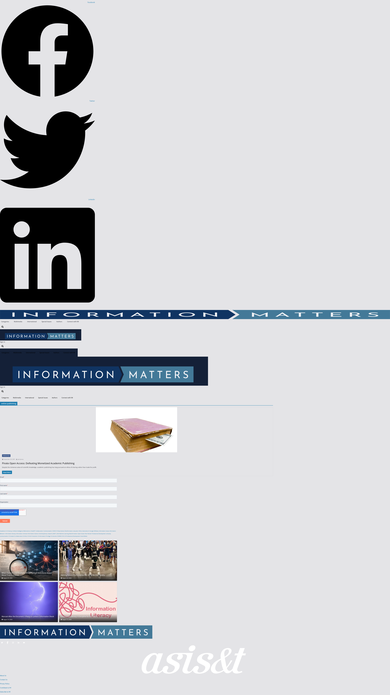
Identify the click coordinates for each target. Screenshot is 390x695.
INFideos (96, 531)
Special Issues (46, 322)
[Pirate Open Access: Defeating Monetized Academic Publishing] (136, 429)
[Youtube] (24, 643)
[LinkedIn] (18, 643)
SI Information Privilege (44, 536)
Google (92, 531)
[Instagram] (13, 643)
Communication (47, 531)
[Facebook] (7, 643)
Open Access (81, 533)
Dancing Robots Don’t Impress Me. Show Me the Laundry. (83, 575)
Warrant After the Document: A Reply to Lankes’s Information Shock (28, 616)
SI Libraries (54, 536)
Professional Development (99, 533)
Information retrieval (21, 533)
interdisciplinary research (45, 533)
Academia (2, 531)
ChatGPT (33, 531)
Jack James (21, 459)
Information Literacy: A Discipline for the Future (79, 616)
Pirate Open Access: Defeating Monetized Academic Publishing (38, 463)
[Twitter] (2, 643)
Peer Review (88, 533)
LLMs (57, 533)
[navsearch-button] (3, 327)
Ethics (80, 531)
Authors (59, 322)
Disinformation (69, 531)
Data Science (61, 531)
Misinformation (73, 533)
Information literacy (10, 533)
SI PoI (63, 536)
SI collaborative (18, 536)
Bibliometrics (26, 531)
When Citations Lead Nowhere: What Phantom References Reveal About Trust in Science (27, 574)
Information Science (33, 533)
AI (5, 531)
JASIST (54, 533)
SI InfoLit (25, 536)
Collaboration (39, 531)
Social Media (84, 536)
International (32, 322)
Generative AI (85, 531)
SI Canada (11, 536)
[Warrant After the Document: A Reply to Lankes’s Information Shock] (29, 602)
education (76, 531)
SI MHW (59, 536)
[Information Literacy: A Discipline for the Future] (88, 602)
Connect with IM (73, 322)
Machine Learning (64, 533)
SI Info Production (32, 536)
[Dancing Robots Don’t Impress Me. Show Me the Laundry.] (88, 561)
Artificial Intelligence (17, 531)
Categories (5, 322)
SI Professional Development (72, 536)
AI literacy (9, 531)
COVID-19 (54, 531)
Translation (6, 455)
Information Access (104, 531)
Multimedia (18, 322)
